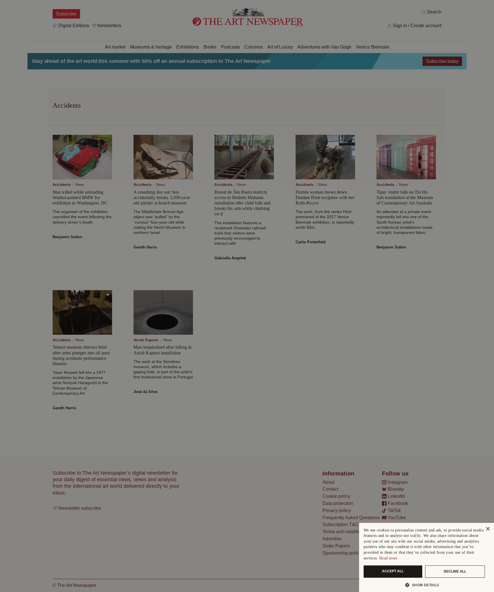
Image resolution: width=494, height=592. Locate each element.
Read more (388, 558)
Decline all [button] (455, 571)
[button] (424, 584)
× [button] (487, 529)
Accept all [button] (393, 571)
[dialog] (426, 557)
